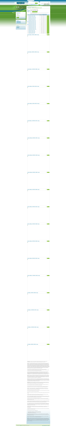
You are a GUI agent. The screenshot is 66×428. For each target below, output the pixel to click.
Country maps (18, 26)
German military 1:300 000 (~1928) (32, 27)
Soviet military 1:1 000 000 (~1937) (32, 20)
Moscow (34, 4)
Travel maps (18, 27)
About (42, 425)
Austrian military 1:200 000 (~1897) (32, 21)
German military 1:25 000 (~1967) (32, 19)
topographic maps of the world (26, 425)
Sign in (48, 2)
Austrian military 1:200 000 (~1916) (32, 22)
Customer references (19, 22)
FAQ (46, 425)
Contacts (48, 425)
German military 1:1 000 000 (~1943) (32, 29)
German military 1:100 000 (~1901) (32, 25)
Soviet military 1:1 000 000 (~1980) (32, 17)
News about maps (18, 21)
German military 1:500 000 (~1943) (32, 28)
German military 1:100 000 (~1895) (32, 24)
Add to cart (48, 21)
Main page (18, 20)
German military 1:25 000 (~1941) (32, 18)
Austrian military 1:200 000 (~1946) (32, 23)
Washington (32, 4)
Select (17, 17)
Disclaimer (45, 425)
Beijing (36, 4)
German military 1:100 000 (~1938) (32, 26)
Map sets (18, 25)
